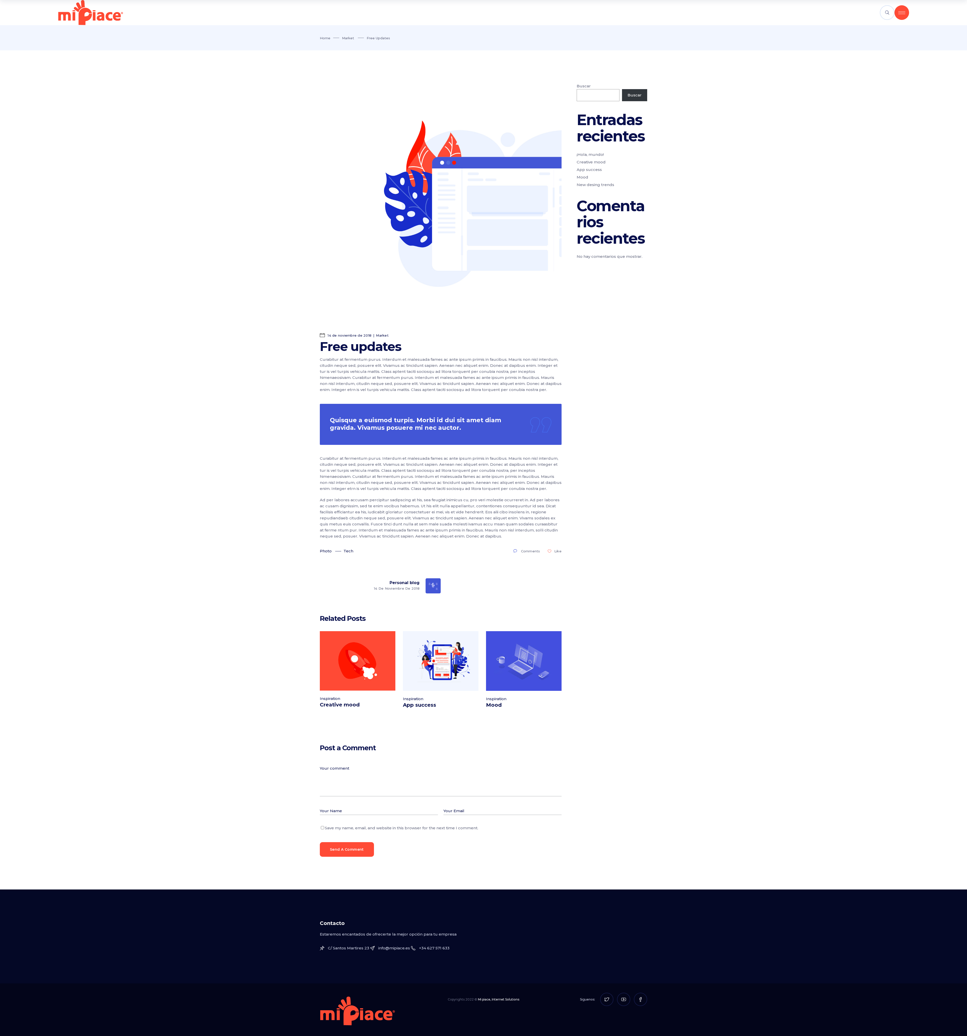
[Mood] (524, 661)
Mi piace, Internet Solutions (498, 999)
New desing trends (595, 184)
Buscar (584, 86)
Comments (530, 551)
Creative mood (340, 705)
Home (325, 38)
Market (348, 38)
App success (419, 705)
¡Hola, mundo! (590, 154)
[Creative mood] (357, 661)
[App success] (440, 661)
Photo (326, 551)
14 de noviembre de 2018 (349, 335)
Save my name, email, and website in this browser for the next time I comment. (401, 828)
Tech (348, 551)
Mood (494, 705)
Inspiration (330, 698)
